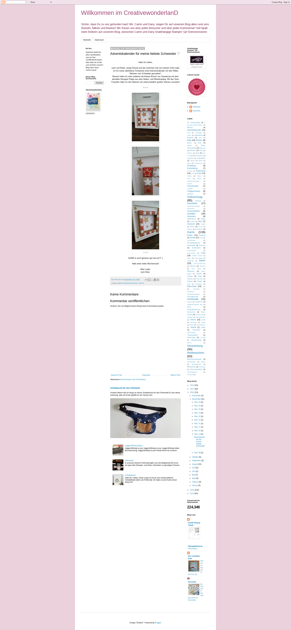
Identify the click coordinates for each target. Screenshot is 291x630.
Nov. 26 (197, 406)
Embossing (200, 171)
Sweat (192, 325)
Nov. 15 (197, 431)
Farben (189, 176)
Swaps (203, 322)
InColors (199, 229)
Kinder (192, 238)
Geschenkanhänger (193, 206)
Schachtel (196, 289)
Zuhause (190, 374)
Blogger (158, 623)
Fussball (190, 189)
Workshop (191, 367)
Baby (189, 140)
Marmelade (198, 258)
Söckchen (191, 312)
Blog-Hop (202, 148)
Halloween (191, 219)
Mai (194, 475)
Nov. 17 (197, 427)
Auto (200, 138)
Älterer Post (175, 375)
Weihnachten (195, 352)
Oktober (195, 457)
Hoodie (203, 224)
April (194, 478)
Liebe (203, 253)
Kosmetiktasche (193, 243)
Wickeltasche (191, 362)
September (196, 460)
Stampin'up (199, 314)
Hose (192, 226)
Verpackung (195, 345)
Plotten (190, 281)
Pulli (188, 284)
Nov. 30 (197, 402)
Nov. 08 (197, 453)
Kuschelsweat (191, 250)
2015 (192, 490)
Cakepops (190, 158)
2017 (192, 389)
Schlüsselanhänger (193, 294)
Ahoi (188, 133)
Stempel (190, 317)
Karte (191, 232)
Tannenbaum (201, 325)
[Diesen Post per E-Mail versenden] (146, 279)
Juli (193, 468)
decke (200, 160)
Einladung (191, 166)
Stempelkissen (200, 317)
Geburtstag (194, 196)
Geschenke (190, 208)
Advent (120, 283)
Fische (199, 178)
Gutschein (191, 216)
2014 (192, 493)
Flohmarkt (129, 460)
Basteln (189, 145)
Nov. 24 (197, 413)
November (196, 399)
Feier (189, 178)
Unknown (196, 107)
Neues (193, 266)
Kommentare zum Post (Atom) (133, 379)
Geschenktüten (193, 211)
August (195, 464)
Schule (189, 302)
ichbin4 (189, 229)
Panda (190, 276)
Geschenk (192, 203)
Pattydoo (190, 279)
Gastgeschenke (193, 191)
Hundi (200, 226)
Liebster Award (197, 255)
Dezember (196, 396)
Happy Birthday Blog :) (134, 446)
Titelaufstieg (191, 332)
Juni (194, 471)
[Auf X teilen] (152, 279)
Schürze (199, 302)
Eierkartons (198, 163)
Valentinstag (196, 340)
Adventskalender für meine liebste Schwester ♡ (199, 442)
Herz (200, 221)
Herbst (192, 221)
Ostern (199, 273)
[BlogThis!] (149, 279)
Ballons (189, 143)
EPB (192, 173)
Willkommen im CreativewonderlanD (129, 12)
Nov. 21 (197, 423)
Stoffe (203, 320)
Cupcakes (201, 158)
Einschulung (192, 168)
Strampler (193, 322)
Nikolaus (190, 271)
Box (197, 153)
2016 (192, 392)
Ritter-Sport (191, 286)
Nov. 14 (197, 434)
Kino (201, 238)
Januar (195, 485)
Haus (203, 219)
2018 (192, 385)
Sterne (141, 283)
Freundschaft (192, 186)
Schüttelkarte (130, 475)
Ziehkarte (202, 367)
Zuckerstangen (192, 372)
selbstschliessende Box (194, 304)
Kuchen (202, 245)
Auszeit (190, 138)
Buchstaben (199, 155)
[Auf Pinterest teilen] (157, 279)
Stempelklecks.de (195, 546)
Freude (189, 184)
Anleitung (198, 135)
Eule (199, 173)
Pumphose (198, 284)
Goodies (191, 213)
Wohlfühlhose (196, 364)
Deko (189, 163)
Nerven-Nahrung (199, 263)
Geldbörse (198, 201)
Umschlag (191, 337)
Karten (190, 235)
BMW (201, 150)
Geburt (190, 194)
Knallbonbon (191, 240)
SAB (204, 286)
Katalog (202, 235)
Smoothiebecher (194, 309)
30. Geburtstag (193, 122)
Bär (199, 143)
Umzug (202, 337)
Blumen (193, 150)
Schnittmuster (192, 297)
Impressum (99, 40)
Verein (189, 343)
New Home (196, 268)
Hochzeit (191, 224)
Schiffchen (190, 291)
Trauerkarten (192, 335)
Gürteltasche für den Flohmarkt (125, 388)
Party (200, 276)
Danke (192, 160)
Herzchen (192, 582)
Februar (195, 482)
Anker (189, 135)
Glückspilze (192, 548)
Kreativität (191, 245)
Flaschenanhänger (193, 181)
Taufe (203, 327)
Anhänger (198, 133)
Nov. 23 (197, 416)
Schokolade (192, 299)
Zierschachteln (196, 369)
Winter (203, 362)
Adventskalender (131, 283)
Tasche (193, 327)
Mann (189, 258)
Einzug (189, 171)
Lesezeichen (191, 253)
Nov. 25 (197, 409)
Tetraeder (196, 330)
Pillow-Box (199, 279)
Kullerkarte (196, 248)
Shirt (189, 307)
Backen (199, 140)
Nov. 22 (197, 420)
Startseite (87, 40)
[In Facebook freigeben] (155, 279)
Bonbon (189, 153)
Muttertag (190, 261)
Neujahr (202, 266)
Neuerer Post (116, 375)
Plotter (199, 281)
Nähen (202, 260)
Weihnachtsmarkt (194, 359)
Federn (199, 176)
